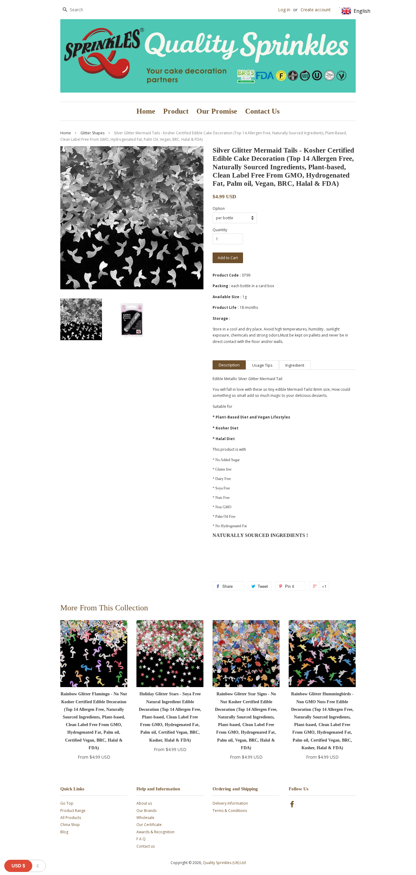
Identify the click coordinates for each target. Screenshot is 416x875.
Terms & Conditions (230, 810)
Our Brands (146, 810)
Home (145, 111)
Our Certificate (149, 824)
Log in (284, 9)
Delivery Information (230, 803)
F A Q (141, 838)
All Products (70, 817)
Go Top (66, 803)
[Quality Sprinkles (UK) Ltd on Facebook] (292, 805)
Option (219, 208)
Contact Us (262, 111)
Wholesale (145, 817)
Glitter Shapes (92, 133)
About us (144, 803)
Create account (316, 9)
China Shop (70, 824)
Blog (64, 831)
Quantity (220, 229)
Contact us (145, 846)
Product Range (73, 810)
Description (229, 365)
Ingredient (294, 365)
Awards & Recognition (155, 831)
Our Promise (216, 111)
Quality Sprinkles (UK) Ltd (224, 862)
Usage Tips (262, 365)
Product (176, 111)
